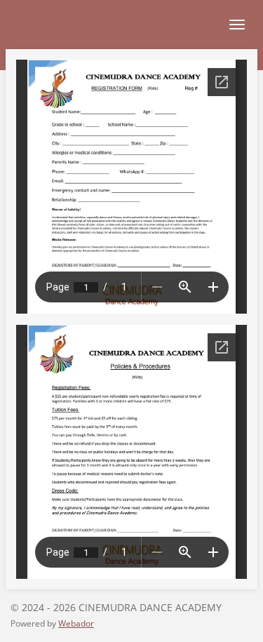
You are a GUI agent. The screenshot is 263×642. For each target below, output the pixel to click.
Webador (76, 623)
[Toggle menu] (237, 25)
